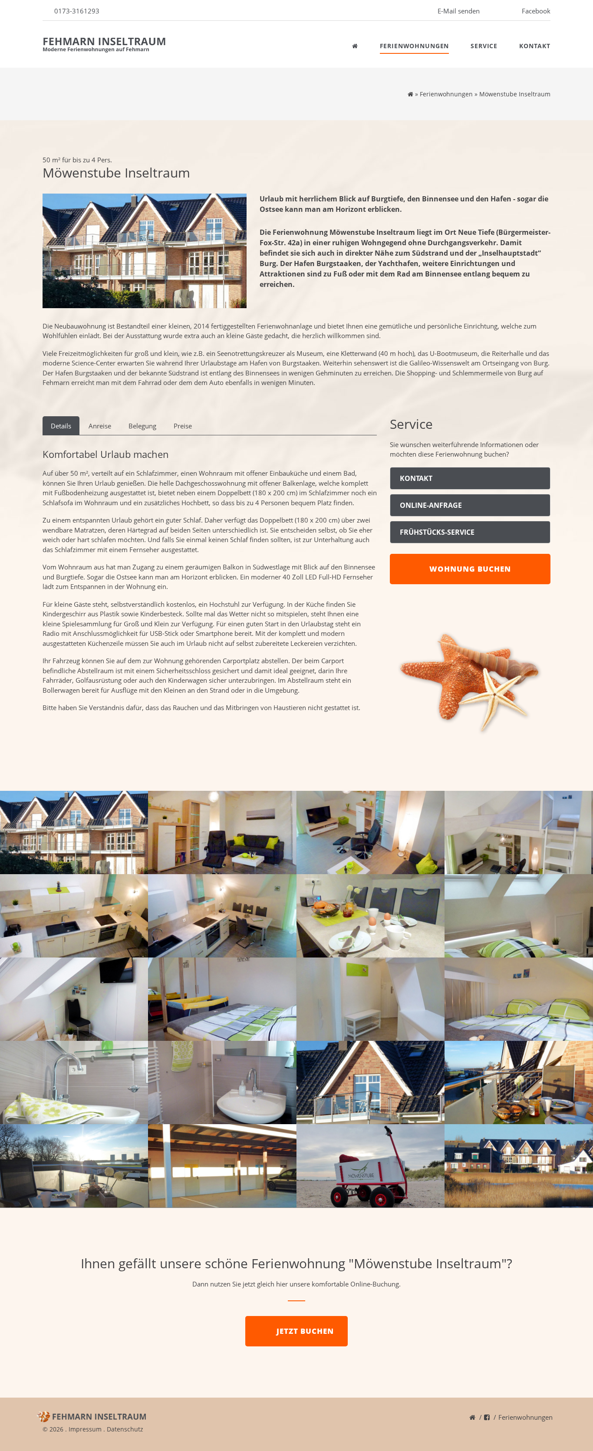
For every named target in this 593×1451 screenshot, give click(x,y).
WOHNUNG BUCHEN (470, 569)
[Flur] (370, 999)
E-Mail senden (459, 11)
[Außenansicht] (74, 832)
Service (484, 46)
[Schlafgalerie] (519, 999)
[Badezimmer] (74, 1082)
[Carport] (222, 1166)
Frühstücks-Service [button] (437, 532)
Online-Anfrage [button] (431, 505)
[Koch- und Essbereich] (74, 915)
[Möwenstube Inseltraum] (145, 251)
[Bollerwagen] (370, 1166)
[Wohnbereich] (222, 832)
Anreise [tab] (100, 425)
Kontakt (534, 46)
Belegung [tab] (142, 425)
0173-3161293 (76, 11)
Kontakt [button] (416, 478)
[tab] (470, 478)
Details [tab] (61, 425)
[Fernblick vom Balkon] (74, 1166)
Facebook (536, 11)
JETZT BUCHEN (305, 1331)
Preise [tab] (183, 425)
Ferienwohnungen (414, 46)
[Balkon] (370, 1082)
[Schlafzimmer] (519, 915)
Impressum (85, 1429)
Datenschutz (125, 1429)
